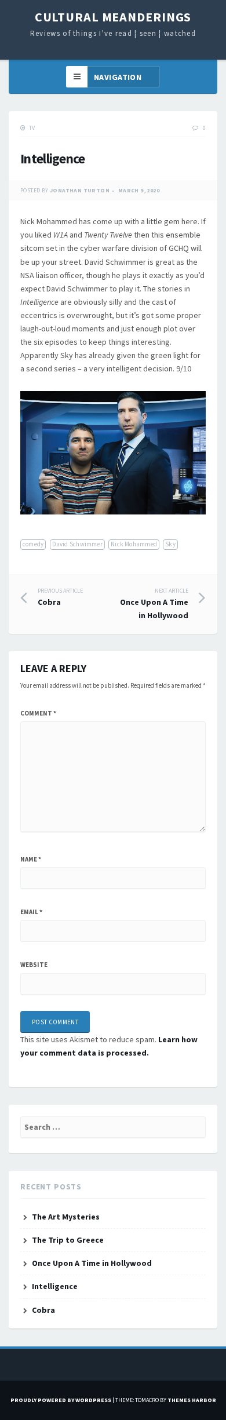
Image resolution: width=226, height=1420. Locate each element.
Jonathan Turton (80, 190)
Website (34, 965)
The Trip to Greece (68, 1240)
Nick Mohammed (134, 544)
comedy (33, 544)
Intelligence (55, 1286)
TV (32, 128)
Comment (38, 713)
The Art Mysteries (66, 1216)
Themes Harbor (191, 1400)
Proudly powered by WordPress (60, 1400)
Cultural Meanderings (113, 17)
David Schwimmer (77, 544)
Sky (170, 544)
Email (31, 912)
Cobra (60, 597)
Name (30, 859)
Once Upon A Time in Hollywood (154, 604)
